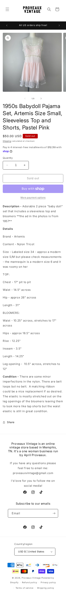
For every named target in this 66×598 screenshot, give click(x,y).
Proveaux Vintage (31, 578)
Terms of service (24, 588)
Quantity (8, 157)
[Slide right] (41, 98)
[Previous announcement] (7, 25)
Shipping (7, 141)
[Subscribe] (54, 513)
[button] (7, 9)
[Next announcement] (59, 25)
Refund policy (29, 582)
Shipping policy (45, 588)
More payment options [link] (33, 197)
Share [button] (10, 422)
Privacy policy (48, 582)
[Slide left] (25, 98)
